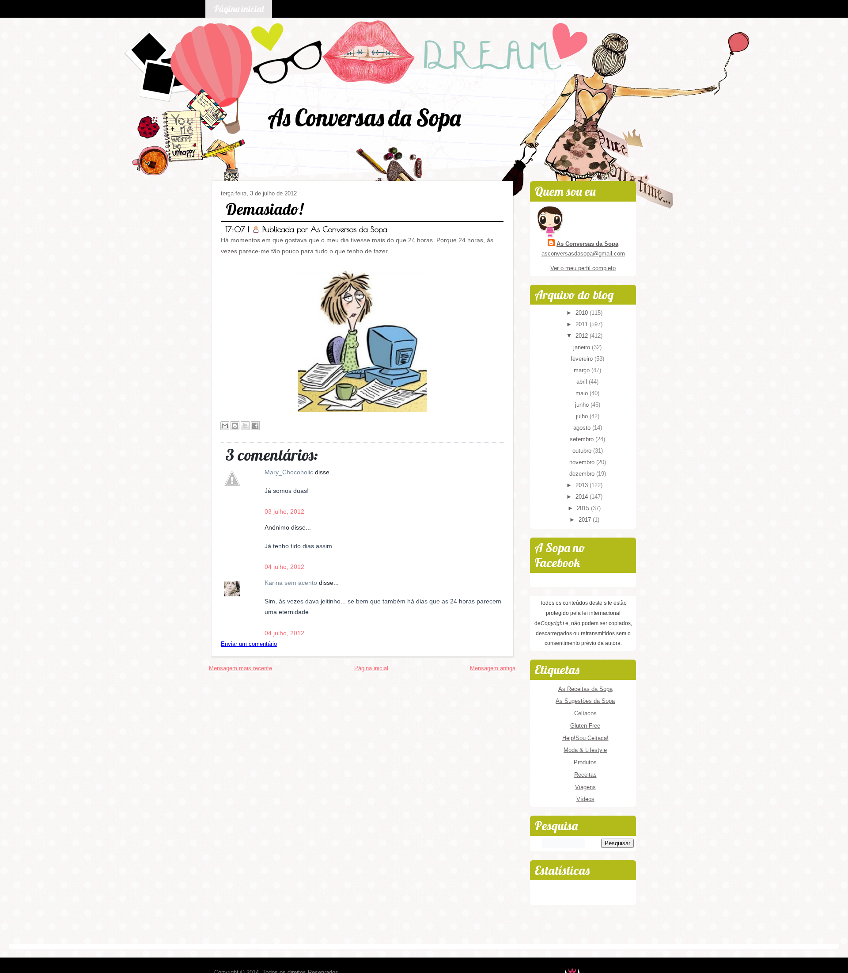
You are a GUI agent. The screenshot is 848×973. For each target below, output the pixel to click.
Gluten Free (585, 725)
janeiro (582, 347)
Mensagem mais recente (240, 668)
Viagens (585, 787)
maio (582, 393)
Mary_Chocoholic (290, 472)
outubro (582, 450)
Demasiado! (264, 209)
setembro (582, 439)
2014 (582, 496)
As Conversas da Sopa (364, 117)
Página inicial (239, 8)
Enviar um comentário (249, 644)
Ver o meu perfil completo (583, 268)
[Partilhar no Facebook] (255, 425)
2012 (582, 335)
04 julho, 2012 (284, 566)
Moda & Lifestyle (585, 750)
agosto (582, 427)
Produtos (585, 762)
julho (583, 416)
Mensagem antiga (492, 668)
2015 (584, 508)
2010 (582, 312)
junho (583, 404)
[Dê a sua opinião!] (235, 425)
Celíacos (585, 713)
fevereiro (582, 358)
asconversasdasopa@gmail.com (583, 253)
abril (582, 381)
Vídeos (585, 799)
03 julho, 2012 (284, 511)
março (582, 370)
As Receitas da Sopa (585, 689)
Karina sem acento (292, 582)
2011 (582, 324)
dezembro (582, 473)
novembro (582, 462)
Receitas (585, 774)
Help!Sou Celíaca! (585, 738)
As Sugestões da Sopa (585, 701)
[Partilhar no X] (245, 425)
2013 (582, 485)
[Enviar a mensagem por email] (224, 425)
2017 (586, 519)
